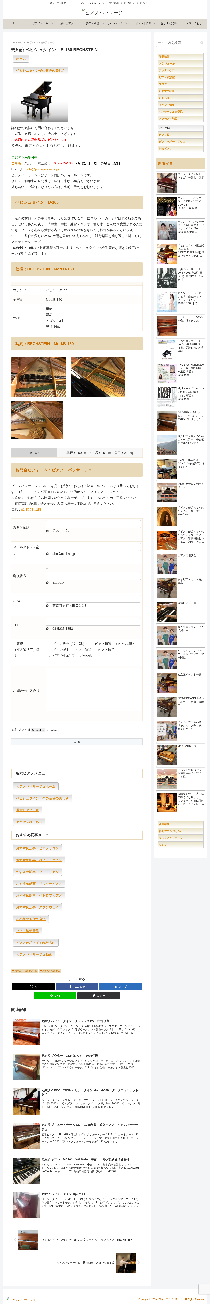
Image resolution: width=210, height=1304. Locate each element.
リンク (171, 844)
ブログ (169, 84)
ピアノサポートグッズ (181, 141)
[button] (98, 995)
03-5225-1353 (31, 509)
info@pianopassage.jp (43, 169)
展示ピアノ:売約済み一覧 (26, 971)
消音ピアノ (172, 148)
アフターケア (177, 70)
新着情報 (171, 56)
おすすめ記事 (173, 91)
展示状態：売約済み (51, 971)
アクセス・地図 (174, 118)
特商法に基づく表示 (181, 831)
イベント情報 (173, 104)
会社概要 (174, 824)
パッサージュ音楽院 (177, 111)
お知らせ (171, 98)
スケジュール (177, 63)
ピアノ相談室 (173, 77)
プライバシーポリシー (180, 838)
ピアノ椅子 (174, 134)
